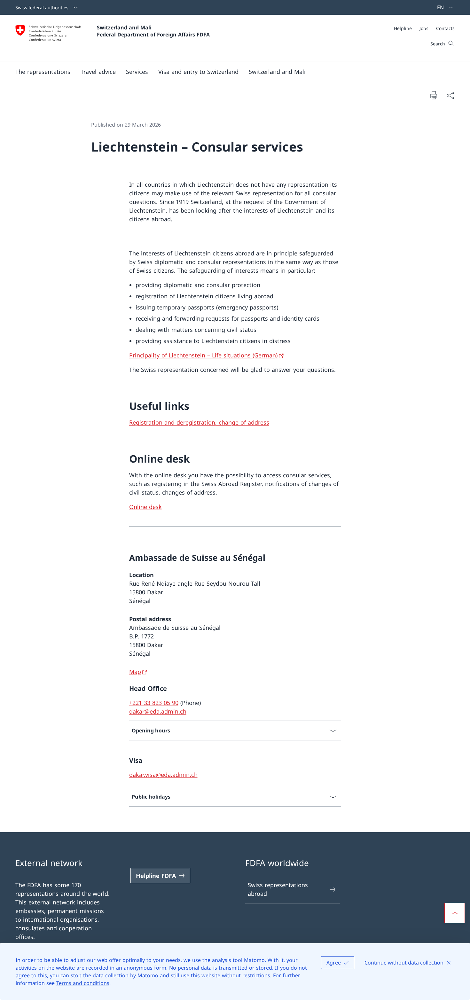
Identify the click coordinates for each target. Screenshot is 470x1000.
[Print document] (433, 95)
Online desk (145, 507)
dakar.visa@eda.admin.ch (163, 774)
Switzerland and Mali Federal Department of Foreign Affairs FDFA (153, 31)
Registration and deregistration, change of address (199, 422)
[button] (42, 71)
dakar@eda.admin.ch (157, 711)
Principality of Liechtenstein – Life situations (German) (203, 355)
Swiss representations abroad (278, 889)
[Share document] (450, 95)
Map (135, 672)
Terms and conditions (82, 983)
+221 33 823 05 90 (153, 703)
